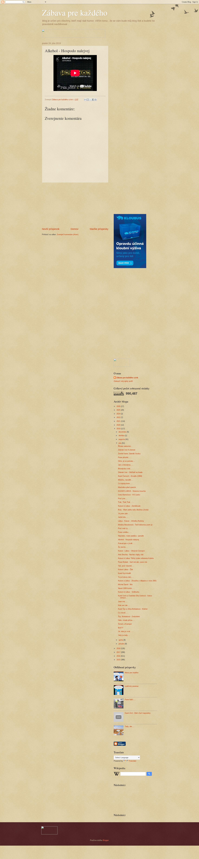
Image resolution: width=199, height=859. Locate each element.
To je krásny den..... (126, 577)
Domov (74, 229)
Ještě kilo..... (123, 517)
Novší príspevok (50, 229)
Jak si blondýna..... (125, 465)
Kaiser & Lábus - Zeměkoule (129, 506)
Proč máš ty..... (124, 528)
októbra (122, 436)
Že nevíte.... (123, 547)
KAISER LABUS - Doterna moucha (132, 491)
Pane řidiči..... (130, 700)
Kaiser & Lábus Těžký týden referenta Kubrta (136, 558)
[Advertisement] (75, 205)
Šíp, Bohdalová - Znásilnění (129, 617)
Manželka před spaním (127, 487)
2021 (119, 421)
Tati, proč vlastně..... (126, 566)
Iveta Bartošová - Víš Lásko (129, 495)
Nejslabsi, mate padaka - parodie (131, 536)
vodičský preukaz (132, 686)
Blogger (106, 840)
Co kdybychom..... (125, 483)
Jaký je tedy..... (124, 635)
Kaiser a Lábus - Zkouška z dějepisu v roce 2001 (137, 581)
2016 (119, 656)
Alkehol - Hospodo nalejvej (128, 540)
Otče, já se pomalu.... (126, 461)
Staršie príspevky (99, 229)
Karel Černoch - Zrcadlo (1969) (130, 476)
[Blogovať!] (88, 99)
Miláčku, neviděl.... (125, 480)
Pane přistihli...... (124, 457)
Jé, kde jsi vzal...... (125, 631)
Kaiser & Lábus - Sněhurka (128, 592)
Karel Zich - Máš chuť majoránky (138, 713)
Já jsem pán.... (124, 514)
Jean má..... (123, 602)
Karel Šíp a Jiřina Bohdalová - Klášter (133, 609)
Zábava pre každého (74, 12)
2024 (119, 414)
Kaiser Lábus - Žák (125, 569)
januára (122, 644)
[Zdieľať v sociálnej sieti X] (90, 99)
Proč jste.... (122, 499)
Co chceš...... (123, 613)
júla (120, 443)
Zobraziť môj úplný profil (123, 381)
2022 (119, 417)
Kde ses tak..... (124, 605)
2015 (119, 660)
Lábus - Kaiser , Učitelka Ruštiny (131, 521)
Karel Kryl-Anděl (124, 573)
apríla (121, 640)
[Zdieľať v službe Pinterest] (95, 99)
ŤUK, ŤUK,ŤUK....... (126, 502)
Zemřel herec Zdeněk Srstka (129, 454)
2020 (119, 425)
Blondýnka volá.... (125, 469)
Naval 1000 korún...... (126, 588)
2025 (119, 410)
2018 (119, 648)
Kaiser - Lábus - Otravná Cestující (131, 551)
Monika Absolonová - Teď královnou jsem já (135, 525)
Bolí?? (120, 628)
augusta (122, 439)
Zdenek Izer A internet (126, 450)
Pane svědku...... (125, 532)
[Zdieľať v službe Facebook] (93, 99)
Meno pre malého (131, 673)
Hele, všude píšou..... (126, 620)
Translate (132, 761)
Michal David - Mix (125, 584)
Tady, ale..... (130, 726)
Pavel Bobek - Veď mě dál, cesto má (132, 562)
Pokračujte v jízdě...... (127, 543)
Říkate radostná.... (125, 446)
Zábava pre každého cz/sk (127, 378)
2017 (119, 652)
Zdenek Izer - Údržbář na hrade (130, 472)
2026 (119, 406)
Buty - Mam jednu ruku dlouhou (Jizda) (133, 510)
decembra (123, 432)
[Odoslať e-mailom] (85, 99)
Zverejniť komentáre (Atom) (67, 234)
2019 (119, 429)
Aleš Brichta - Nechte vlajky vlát (130, 555)
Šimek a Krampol (125, 624)
